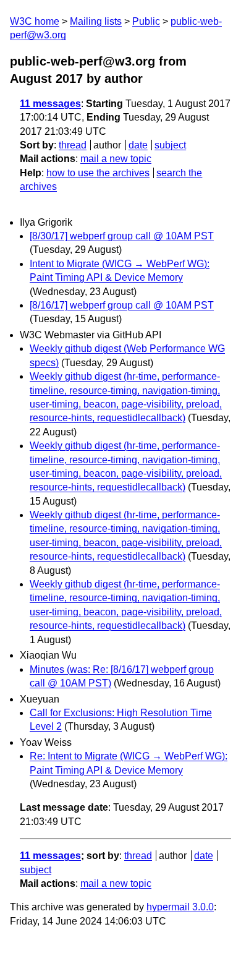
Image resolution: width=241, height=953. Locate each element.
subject (170, 145)
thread (73, 145)
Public (146, 21)
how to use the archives (98, 173)
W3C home (34, 21)
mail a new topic (115, 158)
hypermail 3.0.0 (180, 907)
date (138, 145)
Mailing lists (96, 21)
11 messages (50, 103)
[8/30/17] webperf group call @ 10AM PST (122, 236)
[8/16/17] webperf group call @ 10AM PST (122, 305)
